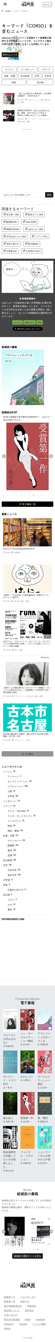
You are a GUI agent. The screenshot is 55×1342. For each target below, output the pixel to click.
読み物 (40, 82)
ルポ (11, 904)
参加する (24, 1301)
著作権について (12, 1310)
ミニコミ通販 (39, 1324)
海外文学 (14, 875)
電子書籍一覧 (29, 504)
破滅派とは (9, 1297)
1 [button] (3, 495)
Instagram (9, 1324)
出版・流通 (9, 75)
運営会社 (29, 1310)
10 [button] (41, 495)
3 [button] (12, 495)
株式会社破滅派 (12, 1319)
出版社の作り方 (17, 889)
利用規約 (31, 1306)
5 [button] (20, 495)
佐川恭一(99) (12, 214)
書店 (12, 850)
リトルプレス (16, 820)
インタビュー (27, 69)
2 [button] (8, 495)
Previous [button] (4, 456)
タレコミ (17, 322)
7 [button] (29, 495)
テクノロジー (16, 840)
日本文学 (14, 870)
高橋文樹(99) (12, 229)
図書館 (13, 845)
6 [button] (25, 495)
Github (7, 1328)
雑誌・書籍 (15, 830)
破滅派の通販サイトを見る (27, 1256)
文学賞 (47, 75)
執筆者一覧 (9, 1301)
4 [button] (16, 495)
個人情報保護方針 (13, 1306)
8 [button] (33, 495)
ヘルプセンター (28, 1297)
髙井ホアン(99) (35, 214)
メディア (45, 69)
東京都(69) (32, 243)
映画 (11, 825)
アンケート (14, 776)
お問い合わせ (10, 1315)
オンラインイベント (19, 781)
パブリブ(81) (41, 236)
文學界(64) (11, 251)
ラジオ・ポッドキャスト (21, 815)
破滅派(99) (11, 221)
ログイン (47, 4)
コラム (12, 899)
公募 (11, 791)
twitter (28, 1319)
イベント (9, 69)
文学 (37, 75)
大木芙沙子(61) (33, 251)
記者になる (29, 322)
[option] (27, 456)
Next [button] (51, 456)
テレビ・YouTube (18, 811)
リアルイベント (18, 786)
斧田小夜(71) (12, 243)
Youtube (23, 1324)
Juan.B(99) (31, 221)
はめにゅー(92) (35, 229)
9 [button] (37, 495)
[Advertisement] (27, 157)
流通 (12, 855)
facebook (40, 1319)
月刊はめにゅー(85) (16, 236)
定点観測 (24, 75)
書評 (11, 909)
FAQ (39, 322)
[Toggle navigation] (5, 4)
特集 (14, 82)
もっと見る (27, 753)
